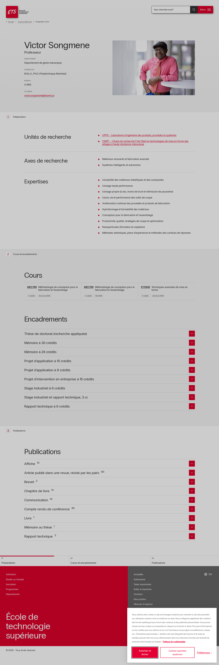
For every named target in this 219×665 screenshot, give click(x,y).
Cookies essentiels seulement (177, 652)
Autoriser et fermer (145, 652)
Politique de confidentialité (174, 642)
